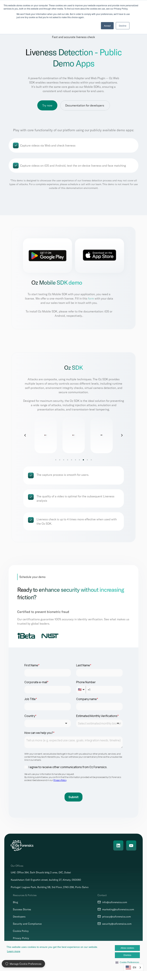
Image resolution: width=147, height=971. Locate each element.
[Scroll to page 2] (60, 459)
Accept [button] (107, 25)
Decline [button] (122, 25)
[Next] (122, 435)
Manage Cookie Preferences (25, 963)
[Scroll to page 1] (56, 459)
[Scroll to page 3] (64, 459)
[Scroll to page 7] (79, 459)
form (91, 298)
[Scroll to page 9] (87, 459)
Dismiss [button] (127, 955)
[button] (127, 962)
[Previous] (25, 435)
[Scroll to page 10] (90, 459)
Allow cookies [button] (127, 948)
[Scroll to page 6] (75, 459)
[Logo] (22, 845)
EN (134, 967)
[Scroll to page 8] (83, 459)
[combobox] (133, 967)
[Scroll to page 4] (68, 459)
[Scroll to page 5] (72, 459)
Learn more (13, 951)
